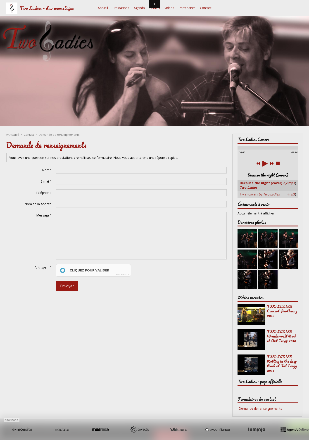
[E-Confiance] (218, 429)
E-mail (45, 181)
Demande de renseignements (260, 408)
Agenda (139, 8)
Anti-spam (42, 267)
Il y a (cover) (260, 194)
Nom (46, 170)
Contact (206, 8)
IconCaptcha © (122, 274)
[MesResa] (100, 429)
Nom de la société (37, 204)
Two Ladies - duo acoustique (47, 8)
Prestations (120, 8)
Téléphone (43, 192)
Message (43, 215)
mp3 (291, 183)
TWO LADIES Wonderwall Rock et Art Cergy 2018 (282, 336)
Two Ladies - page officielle (260, 381)
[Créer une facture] (178, 429)
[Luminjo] (257, 429)
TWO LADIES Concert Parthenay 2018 (282, 311)
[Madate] (61, 429)
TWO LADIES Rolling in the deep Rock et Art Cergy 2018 (282, 363)
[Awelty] (140, 429)
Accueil (103, 8)
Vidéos (169, 8)
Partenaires (187, 8)
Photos (154, 8)
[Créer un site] (22, 429)
